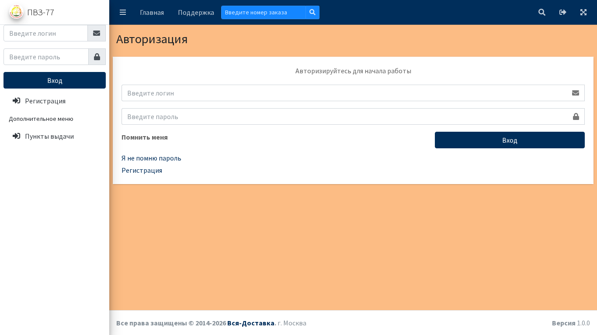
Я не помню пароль (151, 158)
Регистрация (141, 170)
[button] (123, 12)
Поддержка (196, 12)
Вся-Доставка (250, 322)
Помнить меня (144, 137)
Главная (152, 12)
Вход (54, 80)
